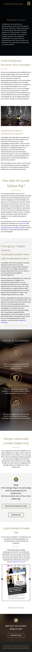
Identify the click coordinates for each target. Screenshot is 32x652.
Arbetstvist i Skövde (18, 562)
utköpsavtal (22, 223)
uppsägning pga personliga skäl (11, 227)
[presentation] (2, 579)
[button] (9, 608)
